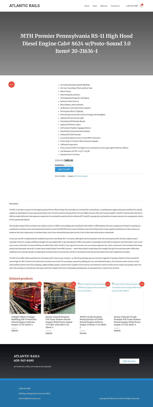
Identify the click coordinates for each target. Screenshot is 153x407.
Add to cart (64, 169)
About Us (103, 6)
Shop (95, 6)
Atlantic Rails (24, 5)
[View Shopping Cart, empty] (141, 6)
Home (87, 6)
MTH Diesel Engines (81, 176)
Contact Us (115, 6)
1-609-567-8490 (132, 6)
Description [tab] (13, 203)
